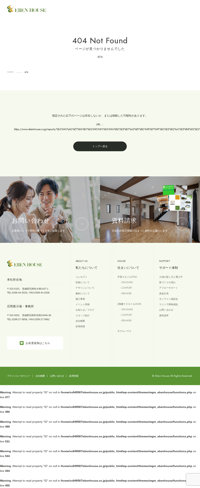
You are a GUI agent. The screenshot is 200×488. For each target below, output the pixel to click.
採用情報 (80, 326)
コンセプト (81, 277)
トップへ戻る (100, 146)
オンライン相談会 (168, 299)
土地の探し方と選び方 (171, 277)
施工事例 (80, 299)
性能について (83, 282)
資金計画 (164, 293)
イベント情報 (83, 304)
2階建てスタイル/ (129, 304)
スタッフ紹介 (83, 315)
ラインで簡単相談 (168, 304)
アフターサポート (168, 287)
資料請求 (164, 315)
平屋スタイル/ (127, 277)
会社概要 (80, 321)
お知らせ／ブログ (85, 310)
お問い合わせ (166, 310)
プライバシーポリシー (18, 376)
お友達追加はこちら (38, 343)
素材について (83, 293)
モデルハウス (124, 331)
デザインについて (85, 287)
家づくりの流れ (167, 282)
